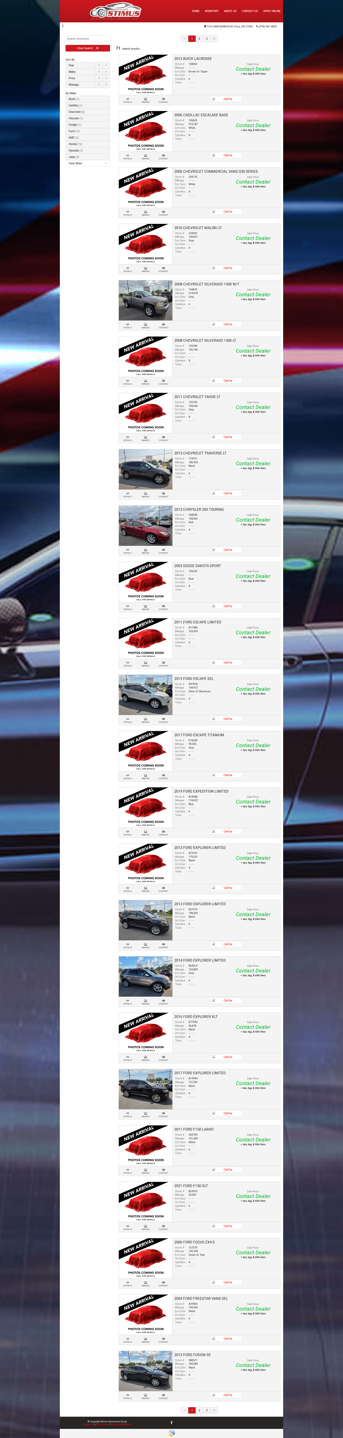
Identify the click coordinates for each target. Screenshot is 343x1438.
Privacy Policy (103, 1424)
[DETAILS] (128, 97)
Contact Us (88, 1424)
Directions (116, 1424)
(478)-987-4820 (268, 26)
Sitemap (127, 1424)
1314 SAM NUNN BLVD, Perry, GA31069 (230, 26)
